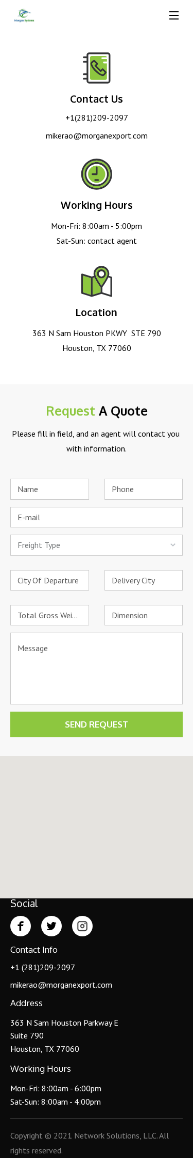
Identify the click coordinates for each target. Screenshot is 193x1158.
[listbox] (96, 545)
